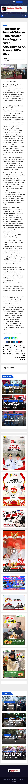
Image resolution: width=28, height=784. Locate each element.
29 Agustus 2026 (9, 741)
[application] (14, 551)
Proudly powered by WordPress (9, 779)
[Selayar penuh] (23, 570)
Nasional (16, 414)
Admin (17, 708)
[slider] (13, 570)
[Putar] (4, 570)
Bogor (5, 414)
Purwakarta (11, 718)
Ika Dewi (6, 58)
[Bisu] (21, 570)
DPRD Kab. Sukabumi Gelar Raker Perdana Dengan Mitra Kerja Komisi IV (8, 349)
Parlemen (5, 25)
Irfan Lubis (16, 391)
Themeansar (13, 781)
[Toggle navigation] (13, 15)
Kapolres (6, 718)
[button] (22, 15)
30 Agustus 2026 (9, 708)
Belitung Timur (7, 734)
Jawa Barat (10, 414)
